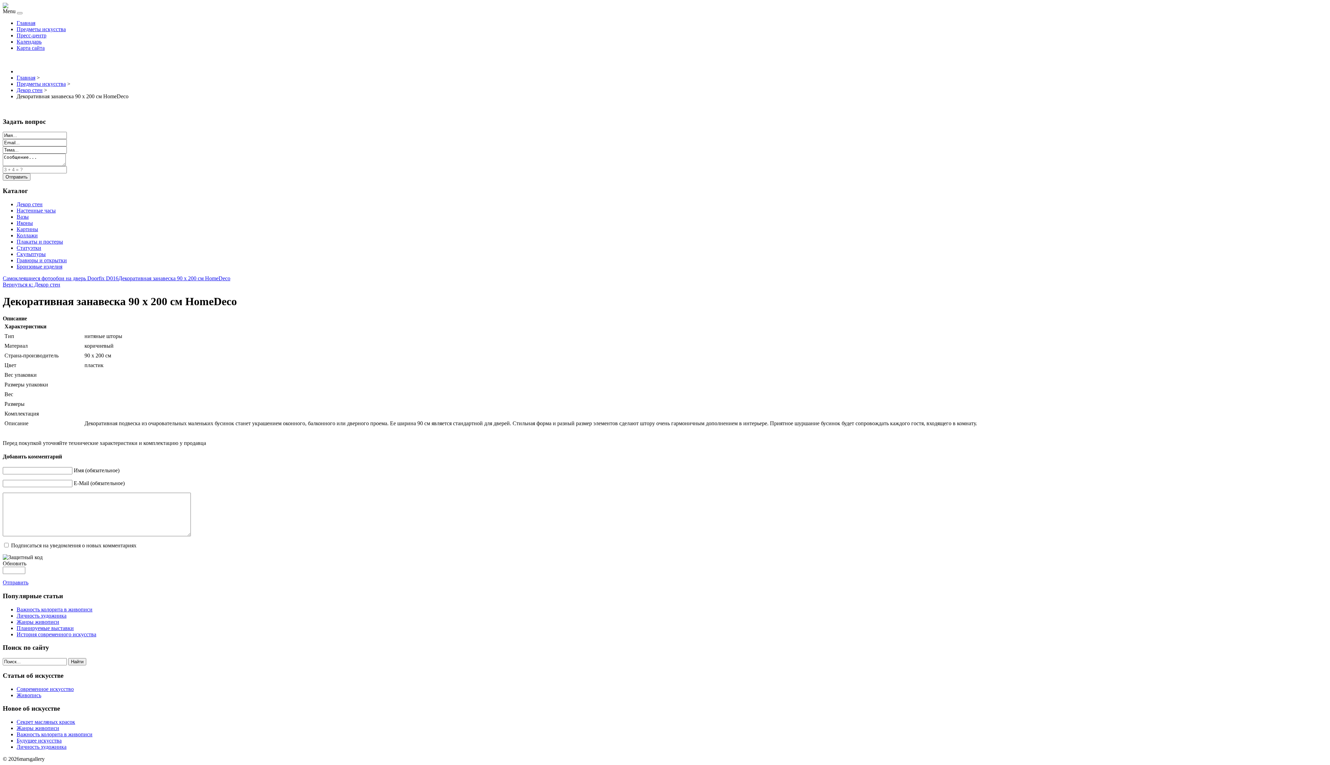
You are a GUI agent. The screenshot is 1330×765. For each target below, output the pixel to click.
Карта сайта (31, 48)
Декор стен (30, 204)
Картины (27, 229)
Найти (77, 661)
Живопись (29, 695)
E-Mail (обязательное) (99, 483)
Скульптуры (31, 254)
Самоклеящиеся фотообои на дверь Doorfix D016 (60, 278)
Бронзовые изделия (39, 267)
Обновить (14, 563)
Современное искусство (45, 689)
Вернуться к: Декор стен (31, 285)
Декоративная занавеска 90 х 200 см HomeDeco (174, 278)
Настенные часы (36, 210)
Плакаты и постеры (40, 242)
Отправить (15, 582)
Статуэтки (29, 248)
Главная (26, 23)
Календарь (29, 42)
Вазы (23, 217)
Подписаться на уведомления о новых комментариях (73, 545)
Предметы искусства (41, 29)
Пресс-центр (31, 35)
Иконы (25, 223)
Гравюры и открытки (42, 260)
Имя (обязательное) (96, 470)
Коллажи (27, 235)
